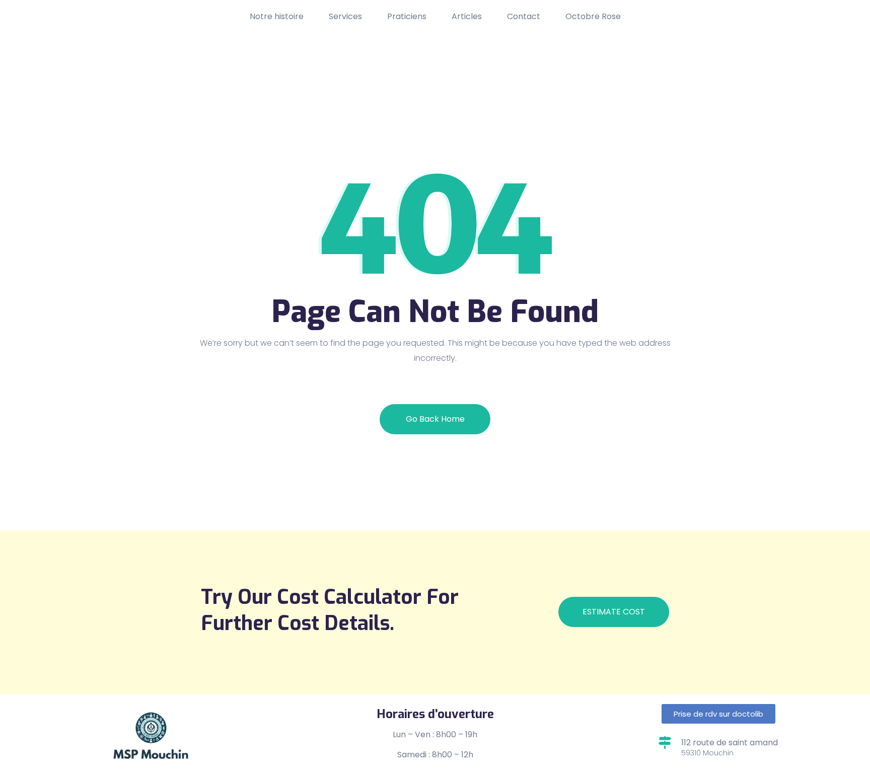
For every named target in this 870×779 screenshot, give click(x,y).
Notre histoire (277, 16)
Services (345, 16)
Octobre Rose (593, 16)
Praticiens (406, 16)
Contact (523, 16)
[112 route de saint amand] (665, 742)
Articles (467, 16)
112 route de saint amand (729, 742)
